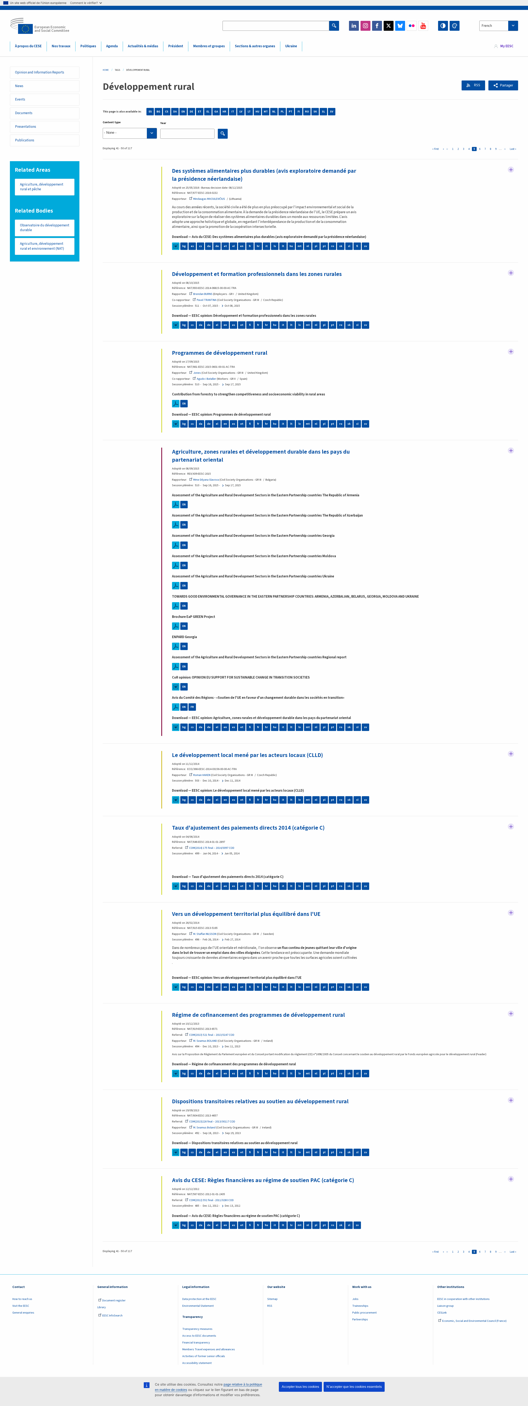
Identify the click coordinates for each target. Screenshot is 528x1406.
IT (232, 112)
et (225, 246)
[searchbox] (130, 133)
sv (365, 246)
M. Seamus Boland (204, 1128)
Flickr (412, 26)
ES (150, 112)
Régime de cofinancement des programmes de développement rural (258, 1015)
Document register (114, 1300)
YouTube (423, 26)
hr (258, 246)
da (209, 246)
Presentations (25, 126)
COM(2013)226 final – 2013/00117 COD (212, 1122)
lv (275, 246)
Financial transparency (196, 1343)
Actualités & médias (143, 46)
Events (20, 99)
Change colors (455, 26)
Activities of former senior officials (203, 1356)
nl (307, 246)
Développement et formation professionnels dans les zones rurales (257, 274)
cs (200, 246)
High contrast (443, 26)
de (217, 246)
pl (316, 246)
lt (283, 246)
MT (266, 112)
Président (175, 46)
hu (291, 246)
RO (307, 112)
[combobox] (498, 26)
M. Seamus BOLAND (205, 1041)
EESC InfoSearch (112, 1316)
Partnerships (360, 1319)
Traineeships (360, 1306)
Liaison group (445, 1306)
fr (250, 246)
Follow (511, 170)
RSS (476, 85)
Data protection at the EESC (199, 1299)
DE (191, 112)
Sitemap (272, 1299)
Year (163, 123)
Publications (24, 140)
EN (183, 112)
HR (224, 112)
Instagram (365, 26)
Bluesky (400, 26)
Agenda (112, 46)
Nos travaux (61, 46)
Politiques (88, 46)
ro (332, 246)
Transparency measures (197, 1329)
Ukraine (291, 46)
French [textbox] (487, 25)
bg (184, 246)
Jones (197, 373)
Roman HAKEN (201, 775)
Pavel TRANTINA (207, 300)
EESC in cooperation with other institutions (463, 1299)
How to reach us (22, 1299)
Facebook (377, 26)
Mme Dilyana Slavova (206, 480)
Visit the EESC (20, 1306)
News (19, 86)
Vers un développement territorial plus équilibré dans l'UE (246, 914)
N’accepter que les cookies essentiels (354, 1386)
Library (101, 1307)
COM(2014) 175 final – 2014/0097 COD (211, 848)
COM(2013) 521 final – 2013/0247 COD (211, 1035)
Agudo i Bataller (206, 379)
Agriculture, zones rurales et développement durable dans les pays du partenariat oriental (261, 456)
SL (323, 112)
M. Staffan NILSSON (204, 934)
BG (158, 112)
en (241, 246)
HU (257, 112)
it (266, 246)
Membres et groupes (209, 46)
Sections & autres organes (255, 46)
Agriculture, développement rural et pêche (41, 187)
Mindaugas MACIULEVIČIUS (209, 199)
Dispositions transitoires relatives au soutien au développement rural (260, 1101)
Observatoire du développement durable (44, 228)
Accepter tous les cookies (300, 1386)
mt (300, 246)
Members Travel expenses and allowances (208, 1349)
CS (166, 112)
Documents (23, 113)
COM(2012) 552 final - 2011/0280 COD (211, 1200)
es (192, 246)
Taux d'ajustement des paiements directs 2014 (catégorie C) (248, 828)
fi (357, 246)
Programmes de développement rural (219, 353)
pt (324, 246)
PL (282, 112)
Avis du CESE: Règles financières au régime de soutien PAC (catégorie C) (263, 1180)
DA (175, 112)
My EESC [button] (506, 46)
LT (249, 112)
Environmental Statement (198, 1306)
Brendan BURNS (202, 294)
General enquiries (23, 1313)
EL (207, 112)
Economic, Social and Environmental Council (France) (474, 1321)
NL (274, 112)
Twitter (389, 26)
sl (349, 246)
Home (106, 70)
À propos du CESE (28, 46)
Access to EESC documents (199, 1336)
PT (290, 112)
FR (192, 707)
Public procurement (364, 1313)
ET (199, 112)
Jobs (355, 1299)
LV (240, 112)
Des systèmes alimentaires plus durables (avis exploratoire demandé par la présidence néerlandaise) (264, 175)
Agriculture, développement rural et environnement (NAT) (42, 246)
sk (340, 246)
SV (331, 112)
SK (315, 112)
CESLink (442, 1313)
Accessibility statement (197, 1363)
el (233, 246)
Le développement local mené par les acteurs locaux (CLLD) (247, 755)
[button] (503, 85)
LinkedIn (354, 26)
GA (216, 112)
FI (299, 112)
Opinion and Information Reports (39, 72)
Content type (112, 122)
